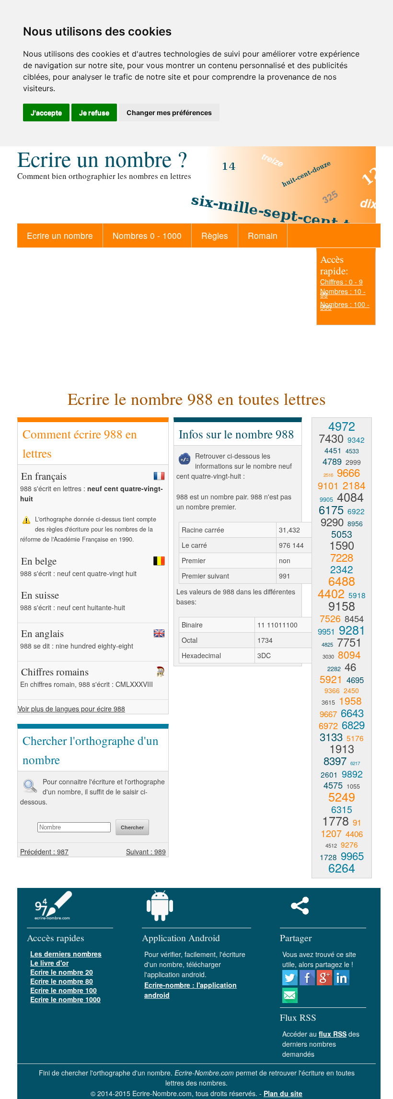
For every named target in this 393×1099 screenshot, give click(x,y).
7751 (349, 642)
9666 (348, 472)
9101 (328, 485)
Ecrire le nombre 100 (63, 990)
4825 (327, 644)
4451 (333, 450)
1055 (353, 786)
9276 (349, 844)
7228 (341, 557)
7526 (330, 618)
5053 (341, 534)
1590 (341, 545)
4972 (341, 425)
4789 (332, 461)
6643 (352, 712)
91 (357, 822)
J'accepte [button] (46, 112)
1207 (331, 833)
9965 (352, 855)
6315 (341, 809)
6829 (353, 724)
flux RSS (333, 1034)
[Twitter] (290, 982)
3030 (328, 656)
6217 (355, 763)
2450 (351, 690)
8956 (355, 523)
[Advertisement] (162, 317)
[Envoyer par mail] (290, 1000)
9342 (356, 439)
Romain (262, 235)
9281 (352, 629)
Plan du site (283, 1093)
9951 (326, 631)
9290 (332, 521)
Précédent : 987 (44, 851)
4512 (331, 845)
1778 (335, 820)
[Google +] (324, 982)
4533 (352, 451)
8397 (335, 760)
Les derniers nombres (66, 953)
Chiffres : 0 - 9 (341, 281)
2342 (341, 569)
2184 (354, 485)
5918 (357, 595)
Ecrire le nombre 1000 (65, 999)
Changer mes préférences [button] (169, 112)
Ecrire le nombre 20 (61, 972)
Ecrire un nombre (60, 235)
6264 (341, 867)
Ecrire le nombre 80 (61, 981)
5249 (341, 796)
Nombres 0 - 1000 (147, 235)
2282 (334, 668)
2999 (353, 462)
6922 (356, 511)
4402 (331, 593)
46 (350, 666)
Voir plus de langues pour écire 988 (71, 708)
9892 (352, 773)
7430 (331, 438)
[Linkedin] (341, 982)
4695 (355, 679)
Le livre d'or (49, 963)
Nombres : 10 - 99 (343, 292)
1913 (341, 748)
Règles (214, 235)
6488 (341, 580)
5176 (355, 738)
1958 (350, 700)
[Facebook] (307, 982)
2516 (328, 475)
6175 (331, 509)
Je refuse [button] (94, 112)
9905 (326, 499)
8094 (349, 654)
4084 (350, 496)
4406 (354, 833)
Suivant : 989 (146, 851)
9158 (341, 605)
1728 (328, 856)
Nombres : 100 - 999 (345, 305)
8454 (354, 618)
